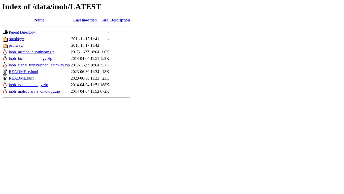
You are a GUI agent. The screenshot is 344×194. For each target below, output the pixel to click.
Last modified (85, 20)
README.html (21, 78)
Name (39, 20)
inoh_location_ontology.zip (30, 58)
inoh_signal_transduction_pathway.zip (39, 65)
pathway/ (16, 45)
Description (120, 20)
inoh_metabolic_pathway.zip (31, 52)
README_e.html (23, 71)
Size (104, 20)
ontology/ (16, 39)
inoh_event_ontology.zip (28, 85)
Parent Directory (22, 32)
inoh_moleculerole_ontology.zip (34, 91)
